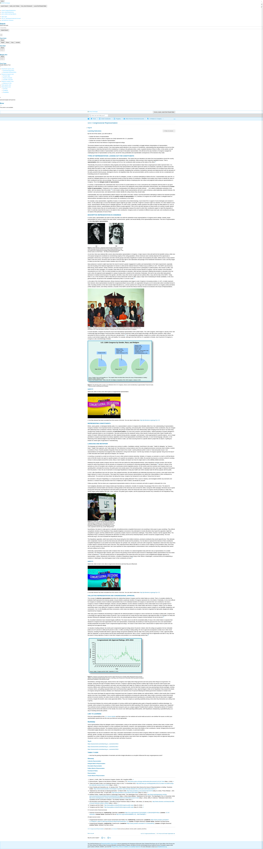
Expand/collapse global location (174, 118)
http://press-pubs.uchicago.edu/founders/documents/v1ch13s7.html (146, 781)
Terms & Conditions (124, 846)
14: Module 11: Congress (155, 118)
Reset (2, 40)
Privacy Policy (115, 846)
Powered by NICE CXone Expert (109, 843)
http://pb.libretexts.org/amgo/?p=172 (150, 420)
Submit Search (4, 30)
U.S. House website (110, 716)
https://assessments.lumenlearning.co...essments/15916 (103, 744)
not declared (115, 828)
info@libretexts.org (162, 846)
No (110, 837)
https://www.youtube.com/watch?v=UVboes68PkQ (140, 823)
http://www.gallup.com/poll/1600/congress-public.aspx (119, 805)
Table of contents (169, 131)
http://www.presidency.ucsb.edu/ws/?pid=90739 (140, 790)
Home (94, 118)
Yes (104, 837)
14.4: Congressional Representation (96, 828)
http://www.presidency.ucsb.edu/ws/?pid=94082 (125, 792)
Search (90, 115)
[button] (5, 90)
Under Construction (106, 118)
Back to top (90, 833)
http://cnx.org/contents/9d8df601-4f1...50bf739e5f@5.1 (131, 814)
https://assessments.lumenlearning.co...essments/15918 (103, 749)
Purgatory (118, 118)
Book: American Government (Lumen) (135, 118)
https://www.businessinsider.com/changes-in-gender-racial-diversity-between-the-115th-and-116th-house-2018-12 (125, 788)
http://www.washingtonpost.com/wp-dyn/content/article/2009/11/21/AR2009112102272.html (114, 798)
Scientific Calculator (8, 79)
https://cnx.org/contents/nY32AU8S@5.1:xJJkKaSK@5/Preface (142, 812)
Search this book (4, 25)
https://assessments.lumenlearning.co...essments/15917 (103, 746)
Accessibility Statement (134, 846)
